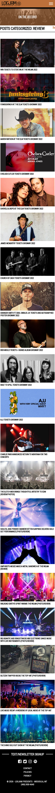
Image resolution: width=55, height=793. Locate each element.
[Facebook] (19, 761)
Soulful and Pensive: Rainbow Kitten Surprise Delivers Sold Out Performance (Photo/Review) (27, 530)
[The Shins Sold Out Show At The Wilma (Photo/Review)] (27, 728)
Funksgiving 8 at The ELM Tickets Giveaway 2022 (21, 104)
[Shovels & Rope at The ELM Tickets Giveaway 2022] (27, 192)
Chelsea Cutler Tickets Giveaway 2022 (17, 174)
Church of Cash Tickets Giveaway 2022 (17, 278)
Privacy (27, 776)
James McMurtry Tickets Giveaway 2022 (17, 243)
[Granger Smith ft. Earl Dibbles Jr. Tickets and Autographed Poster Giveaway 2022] (27, 296)
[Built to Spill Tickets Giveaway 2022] (27, 368)
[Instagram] (30, 761)
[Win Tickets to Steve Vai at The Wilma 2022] (27, 53)
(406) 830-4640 (27, 784)
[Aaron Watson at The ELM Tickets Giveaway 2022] (27, 122)
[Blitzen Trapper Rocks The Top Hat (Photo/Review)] (27, 659)
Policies (27, 772)
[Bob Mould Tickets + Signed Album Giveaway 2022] (27, 333)
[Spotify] (35, 761)
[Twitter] (25, 761)
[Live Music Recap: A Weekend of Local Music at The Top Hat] (27, 694)
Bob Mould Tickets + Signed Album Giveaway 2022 (21, 350)
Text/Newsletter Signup (27, 754)
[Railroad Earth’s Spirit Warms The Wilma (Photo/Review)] (27, 587)
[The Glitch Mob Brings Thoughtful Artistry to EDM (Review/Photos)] (27, 475)
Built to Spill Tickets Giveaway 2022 (16, 385)
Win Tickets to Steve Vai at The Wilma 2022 (18, 69)
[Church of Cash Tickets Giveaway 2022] (27, 261)
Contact (27, 768)
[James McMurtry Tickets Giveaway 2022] (27, 227)
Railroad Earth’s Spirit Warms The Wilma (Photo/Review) (25, 603)
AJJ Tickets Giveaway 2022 (11, 419)
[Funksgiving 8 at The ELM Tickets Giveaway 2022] (27, 88)
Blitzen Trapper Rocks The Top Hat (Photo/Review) (22, 675)
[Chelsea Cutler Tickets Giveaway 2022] (27, 157)
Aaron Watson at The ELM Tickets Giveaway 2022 (21, 139)
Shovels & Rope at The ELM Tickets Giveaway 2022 (21, 208)
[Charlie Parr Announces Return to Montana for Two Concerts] (27, 438)
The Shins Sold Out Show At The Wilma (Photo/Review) (24, 745)
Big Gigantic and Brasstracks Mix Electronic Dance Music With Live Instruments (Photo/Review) (26, 639)
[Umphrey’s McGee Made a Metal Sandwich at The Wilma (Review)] (27, 550)
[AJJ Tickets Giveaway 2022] (27, 403)
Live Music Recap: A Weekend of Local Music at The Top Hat (25, 710)
